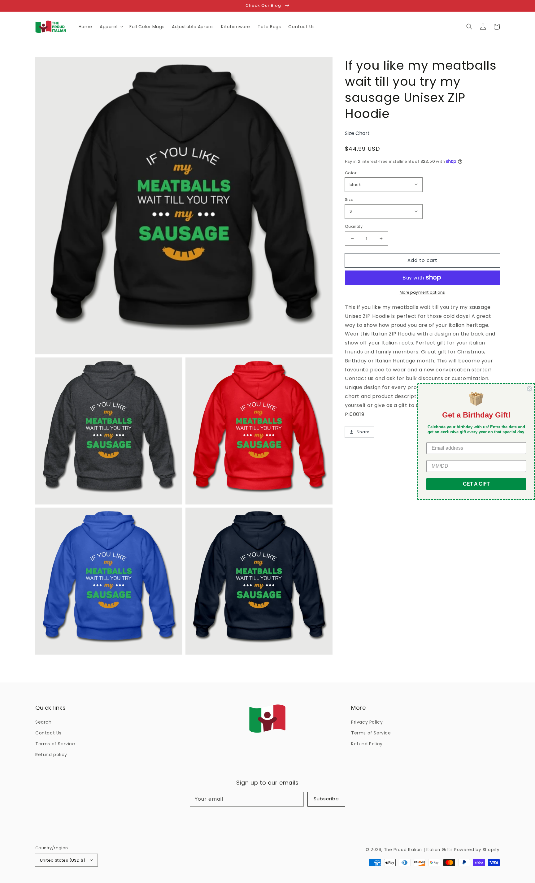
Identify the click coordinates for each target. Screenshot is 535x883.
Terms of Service (55, 744)
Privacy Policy (367, 722)
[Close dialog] (529, 388)
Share (363, 432)
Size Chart (357, 133)
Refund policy (51, 754)
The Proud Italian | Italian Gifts (418, 850)
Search (43, 722)
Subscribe (326, 798)
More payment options (422, 292)
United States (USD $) (62, 860)
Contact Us (48, 733)
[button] (469, 26)
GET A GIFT (476, 484)
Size (349, 199)
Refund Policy (367, 744)
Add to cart (422, 260)
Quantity (354, 226)
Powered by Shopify (477, 850)
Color (351, 173)
